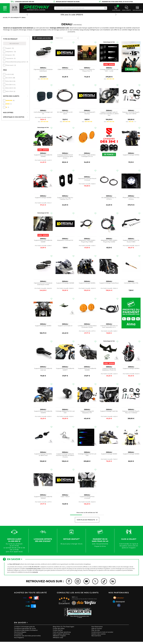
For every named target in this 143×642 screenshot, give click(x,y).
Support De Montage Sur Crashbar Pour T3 (65, 198)
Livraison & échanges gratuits (24, 627)
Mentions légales (20, 632)
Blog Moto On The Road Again (63, 627)
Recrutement (96, 636)
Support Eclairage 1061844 (131, 368)
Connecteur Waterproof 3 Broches (87, 112)
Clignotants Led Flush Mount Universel (87, 179)
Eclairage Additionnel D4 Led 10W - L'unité (109, 70)
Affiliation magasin (59, 636)
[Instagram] (78, 581)
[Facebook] (69, 581)
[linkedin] (113, 581)
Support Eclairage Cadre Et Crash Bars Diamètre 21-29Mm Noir (109, 113)
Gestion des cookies (98, 634)
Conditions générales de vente (25, 628)
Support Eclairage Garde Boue (109, 283)
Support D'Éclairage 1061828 (65, 283)
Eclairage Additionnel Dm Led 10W (65, 411)
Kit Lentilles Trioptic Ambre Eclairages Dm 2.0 (87, 155)
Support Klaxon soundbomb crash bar (43, 369)
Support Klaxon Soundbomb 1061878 (43, 411)
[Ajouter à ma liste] (51, 42)
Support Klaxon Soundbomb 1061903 (43, 497)
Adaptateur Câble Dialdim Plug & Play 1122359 (109, 241)
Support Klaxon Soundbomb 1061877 (65, 369)
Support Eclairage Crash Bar (109, 411)
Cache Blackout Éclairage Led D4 (43, 112)
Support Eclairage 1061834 (87, 283)
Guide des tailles (58, 628)
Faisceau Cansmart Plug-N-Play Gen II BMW (131, 112)
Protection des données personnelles (27, 636)
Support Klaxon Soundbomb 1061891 (43, 241)
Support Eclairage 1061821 (109, 454)
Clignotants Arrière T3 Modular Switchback (43, 70)
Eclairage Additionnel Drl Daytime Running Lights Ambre (65, 156)
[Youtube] (86, 581)
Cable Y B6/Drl (65, 496)
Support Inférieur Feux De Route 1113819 (131, 241)
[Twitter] (95, 581)
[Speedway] (36, 8)
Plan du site (95, 630)
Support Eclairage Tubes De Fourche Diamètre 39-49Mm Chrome (65, 455)
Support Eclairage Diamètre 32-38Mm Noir (43, 454)
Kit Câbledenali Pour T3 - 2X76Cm (109, 198)
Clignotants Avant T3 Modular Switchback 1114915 (43, 283)
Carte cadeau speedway (61, 634)
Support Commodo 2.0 (65, 325)
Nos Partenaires (97, 627)
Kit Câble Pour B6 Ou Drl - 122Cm (65, 112)
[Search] (105, 8)
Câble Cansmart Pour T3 (65, 69)
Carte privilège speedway (62, 632)
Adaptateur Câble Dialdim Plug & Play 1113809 (87, 241)
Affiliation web (58, 637)
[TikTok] (104, 581)
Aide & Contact (96, 628)
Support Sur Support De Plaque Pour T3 (87, 70)
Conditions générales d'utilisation (26, 630)
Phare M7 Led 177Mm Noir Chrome (131, 198)
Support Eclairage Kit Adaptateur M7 (87, 411)
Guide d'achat (58, 630)
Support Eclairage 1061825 (131, 454)
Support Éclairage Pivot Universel (87, 497)
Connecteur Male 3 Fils (131, 283)
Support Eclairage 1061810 (43, 325)
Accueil (5, 17)
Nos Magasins (19, 637)
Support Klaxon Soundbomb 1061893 (43, 155)
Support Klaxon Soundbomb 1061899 (87, 369)
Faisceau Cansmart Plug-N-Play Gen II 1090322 (131, 411)
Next (115, 15)
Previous (27, 15)
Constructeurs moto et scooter (102, 632)
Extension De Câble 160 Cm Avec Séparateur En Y (109, 326)
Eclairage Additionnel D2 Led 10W (87, 454)
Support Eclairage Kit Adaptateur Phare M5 (109, 369)
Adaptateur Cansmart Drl (65, 240)
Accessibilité (18, 634)
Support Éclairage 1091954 (131, 155)
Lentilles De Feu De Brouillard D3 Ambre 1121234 (87, 326)
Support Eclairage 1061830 (43, 197)
